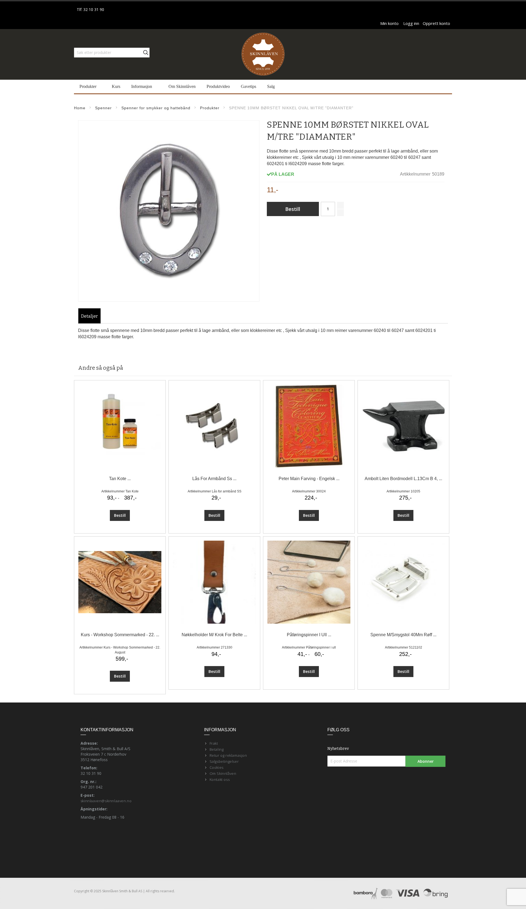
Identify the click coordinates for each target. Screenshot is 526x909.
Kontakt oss (220, 779)
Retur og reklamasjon (228, 755)
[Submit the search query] (145, 52)
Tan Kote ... (120, 478)
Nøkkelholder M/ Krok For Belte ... (214, 634)
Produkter (209, 108)
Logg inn (411, 23)
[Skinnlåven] (263, 54)
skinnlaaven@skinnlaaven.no (106, 800)
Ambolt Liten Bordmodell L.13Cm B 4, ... (403, 478)
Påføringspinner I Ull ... (309, 634)
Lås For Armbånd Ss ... (214, 478)
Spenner (103, 108)
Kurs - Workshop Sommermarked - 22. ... (120, 634)
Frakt (214, 743)
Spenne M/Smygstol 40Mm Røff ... (403, 634)
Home (79, 108)
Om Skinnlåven (223, 773)
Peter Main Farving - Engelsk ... (309, 478)
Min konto (389, 23)
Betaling (217, 749)
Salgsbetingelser (224, 761)
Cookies (217, 767)
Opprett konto (436, 23)
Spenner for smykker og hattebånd (155, 108)
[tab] (89, 316)
